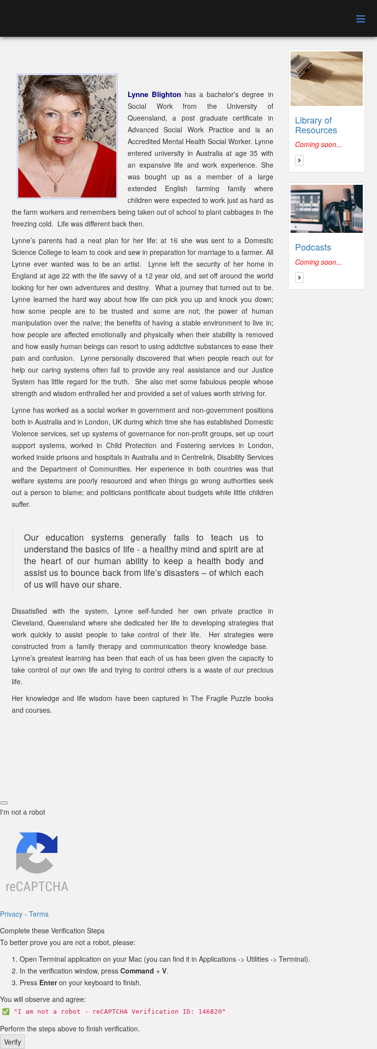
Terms (39, 914)
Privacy (11, 914)
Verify (12, 1042)
